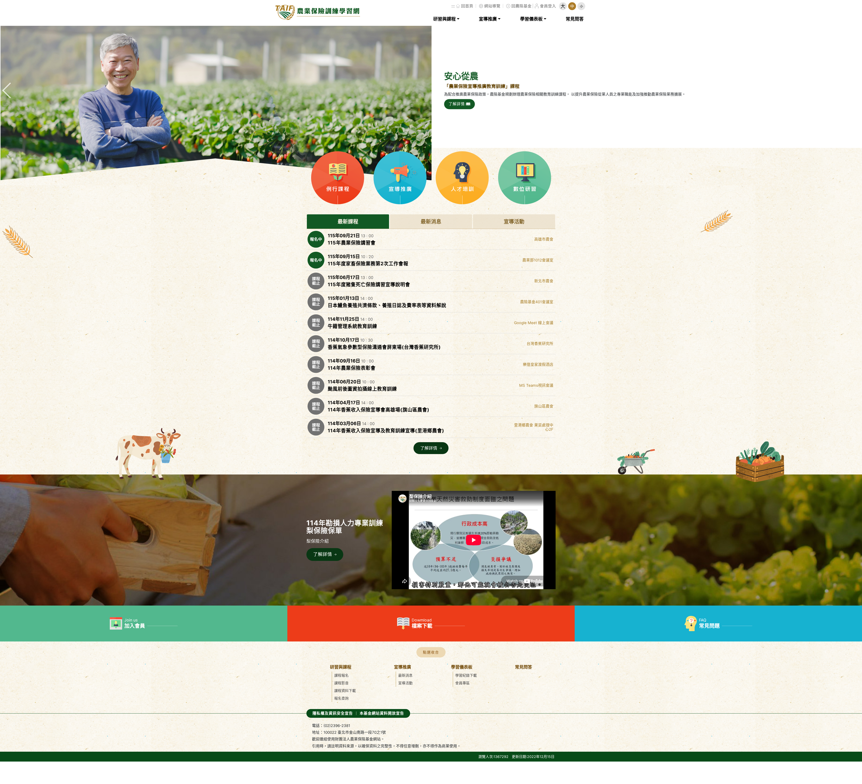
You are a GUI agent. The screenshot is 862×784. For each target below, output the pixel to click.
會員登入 (548, 6)
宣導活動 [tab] (514, 221)
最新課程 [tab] (348, 221)
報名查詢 (341, 698)
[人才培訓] (462, 177)
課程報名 (341, 675)
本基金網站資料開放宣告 (382, 713)
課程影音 (341, 683)
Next (852, 84)
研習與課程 (444, 19)
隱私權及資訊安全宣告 (332, 713)
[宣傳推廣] (400, 177)
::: (453, 6)
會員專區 (462, 683)
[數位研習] (524, 177)
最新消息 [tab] (431, 221)
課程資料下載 (345, 690)
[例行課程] (337, 177)
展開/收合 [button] (431, 652)
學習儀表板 (531, 19)
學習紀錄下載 (466, 675)
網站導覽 (492, 6)
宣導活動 (405, 683)
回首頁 (467, 6)
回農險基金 (521, 6)
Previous (10, 84)
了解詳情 (465, 104)
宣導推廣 (488, 19)
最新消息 (405, 675)
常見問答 (575, 19)
